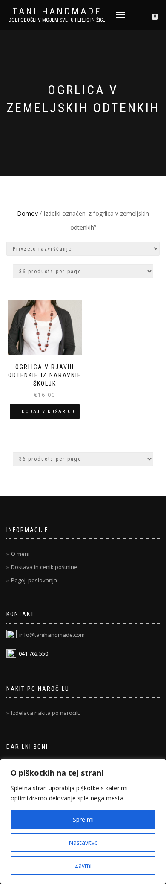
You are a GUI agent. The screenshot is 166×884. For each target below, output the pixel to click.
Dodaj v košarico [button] (48, 411)
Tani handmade (56, 11)
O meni (20, 554)
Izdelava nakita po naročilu (46, 712)
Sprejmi (83, 819)
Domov (27, 213)
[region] (83, 821)
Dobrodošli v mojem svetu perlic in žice (57, 20)
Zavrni (83, 865)
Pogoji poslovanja (34, 580)
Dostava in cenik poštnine (44, 567)
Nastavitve (83, 842)
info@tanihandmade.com (52, 634)
